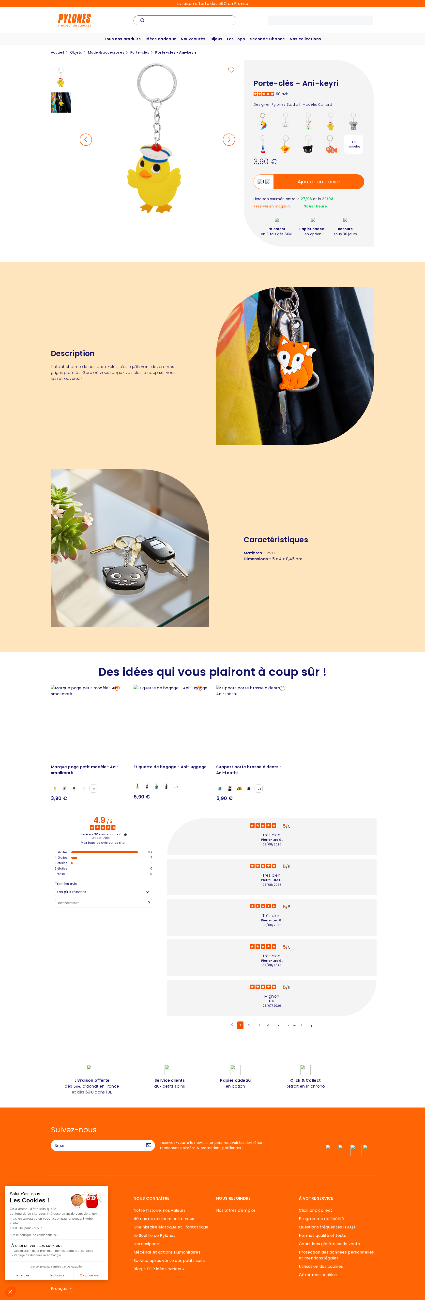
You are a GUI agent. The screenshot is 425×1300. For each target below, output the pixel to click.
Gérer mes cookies (318, 1275)
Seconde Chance (267, 39)
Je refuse (22, 1275)
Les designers (147, 1244)
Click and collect (315, 1210)
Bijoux (216, 39)
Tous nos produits (122, 39)
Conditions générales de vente (329, 1244)
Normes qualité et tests (322, 1235)
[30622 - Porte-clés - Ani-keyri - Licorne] (263, 121)
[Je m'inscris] (149, 1145)
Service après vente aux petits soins (170, 1260)
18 (302, 1025)
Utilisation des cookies (321, 1266)
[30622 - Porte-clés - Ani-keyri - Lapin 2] (308, 121)
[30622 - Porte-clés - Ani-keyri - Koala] (353, 121)
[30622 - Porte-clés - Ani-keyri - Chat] (308, 144)
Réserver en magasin (272, 206)
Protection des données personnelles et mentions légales (336, 1255)
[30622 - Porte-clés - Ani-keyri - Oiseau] (285, 144)
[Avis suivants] (311, 1025)
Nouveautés (193, 39)
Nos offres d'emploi (235, 1210)
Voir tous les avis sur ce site (102, 842)
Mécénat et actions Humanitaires (167, 1252)
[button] (10, 1292)
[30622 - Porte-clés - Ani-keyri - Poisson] (330, 144)
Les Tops (236, 39)
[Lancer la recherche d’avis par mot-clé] (149, 903)
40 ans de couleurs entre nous (164, 1219)
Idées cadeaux (161, 39)
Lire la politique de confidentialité (33, 1235)
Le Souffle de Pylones (155, 1235)
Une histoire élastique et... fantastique (171, 1227)
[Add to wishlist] (231, 70)
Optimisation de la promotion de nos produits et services (53, 1251)
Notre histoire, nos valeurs (160, 1210)
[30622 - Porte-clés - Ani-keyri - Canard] (330, 121)
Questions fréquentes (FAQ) (327, 1227)
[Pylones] (74, 20)
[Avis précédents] (232, 1024)
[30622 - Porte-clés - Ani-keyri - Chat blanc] (285, 121)
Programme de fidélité (321, 1219)
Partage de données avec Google (37, 1255)
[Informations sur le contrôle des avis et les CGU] (125, 835)
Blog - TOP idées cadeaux (159, 1269)
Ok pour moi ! (91, 1275)
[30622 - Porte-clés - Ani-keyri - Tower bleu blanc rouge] (263, 144)
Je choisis (56, 1275)
